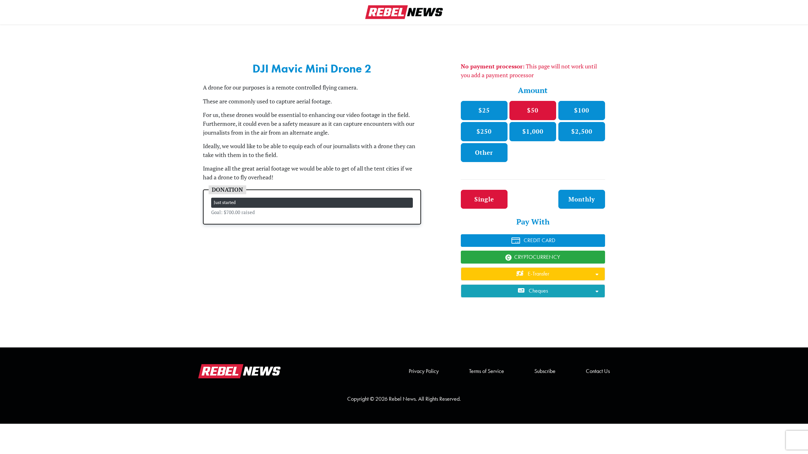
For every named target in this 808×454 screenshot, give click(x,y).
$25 (484, 110)
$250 (484, 131)
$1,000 (533, 131)
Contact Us (598, 371)
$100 (581, 110)
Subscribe (545, 371)
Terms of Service (486, 371)
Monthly (581, 199)
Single (484, 199)
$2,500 (581, 131)
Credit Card (539, 240)
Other (484, 152)
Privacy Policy (424, 371)
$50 (532, 110)
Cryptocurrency (537, 257)
